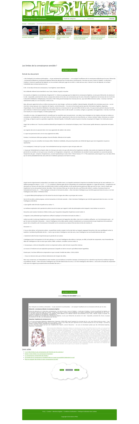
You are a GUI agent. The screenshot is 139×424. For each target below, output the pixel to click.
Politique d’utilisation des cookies (87, 411)
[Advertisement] (69, 52)
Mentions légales (57, 411)
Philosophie (31, 23)
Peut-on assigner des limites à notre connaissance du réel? (41, 359)
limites (61, 370)
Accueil (24, 23)
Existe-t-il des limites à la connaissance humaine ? (39, 354)
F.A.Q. (44, 411)
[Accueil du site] (69, 8)
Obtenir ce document (70, 70)
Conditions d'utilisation (70, 411)
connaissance (69, 370)
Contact (49, 411)
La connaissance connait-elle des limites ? (36, 355)
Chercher (111, 18)
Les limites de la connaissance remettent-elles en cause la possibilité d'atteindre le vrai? (50, 357)
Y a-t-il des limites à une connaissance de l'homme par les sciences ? (44, 352)
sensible (77, 370)
